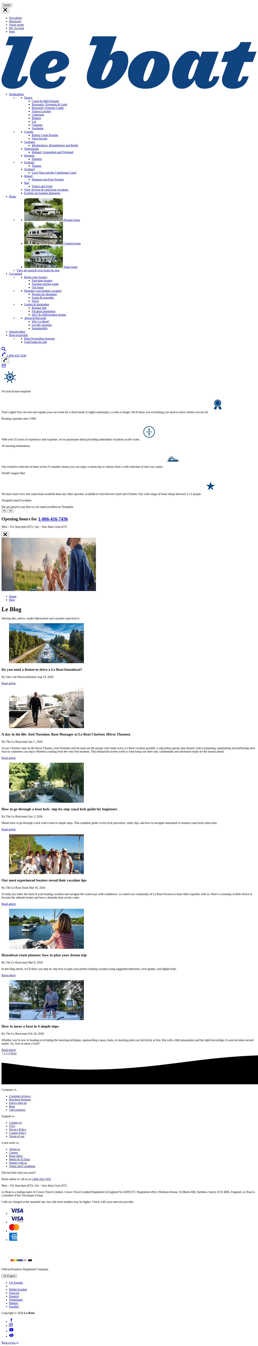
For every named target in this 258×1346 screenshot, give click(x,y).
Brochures (15, 21)
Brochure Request (20, 1099)
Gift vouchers (17, 1109)
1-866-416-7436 (53, 518)
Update (7, 5)
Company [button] (8, 1089)
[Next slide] (11, 511)
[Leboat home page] (129, 87)
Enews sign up (18, 1103)
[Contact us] (4, 367)
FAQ (12, 1126)
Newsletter (15, 18)
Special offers (17, 331)
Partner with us (18, 1162)
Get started (15, 273)
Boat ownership (18, 335)
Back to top (9, 1342)
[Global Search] (4, 350)
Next (13, 1053)
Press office (16, 1156)
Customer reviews (20, 1096)
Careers (13, 1152)
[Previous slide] (4, 511)
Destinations (16, 94)
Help (12, 31)
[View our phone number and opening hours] (5, 360)
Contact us (15, 1122)
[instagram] (11, 1325)
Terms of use (16, 1136)
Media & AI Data (19, 1159)
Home (12, 596)
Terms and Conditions (22, 1166)
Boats (12, 196)
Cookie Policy (17, 1132)
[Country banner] (5, 10)
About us (14, 1149)
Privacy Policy (17, 1129)
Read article (9, 683)
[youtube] (11, 1331)
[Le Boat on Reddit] (11, 1336)
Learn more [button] (9, 1142)
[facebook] (11, 1321)
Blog (12, 599)
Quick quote (16, 24)
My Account (16, 28)
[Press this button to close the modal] (5, 535)
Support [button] (7, 1116)
